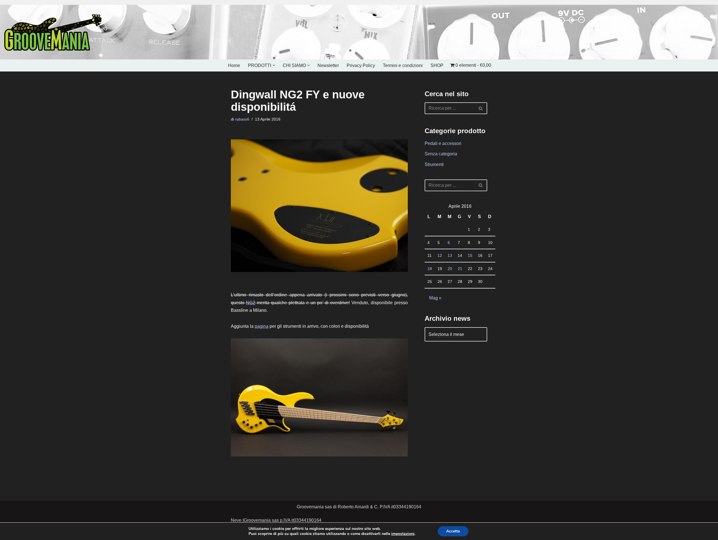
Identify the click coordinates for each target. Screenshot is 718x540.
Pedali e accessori (443, 143)
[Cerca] (481, 108)
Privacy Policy (361, 65)
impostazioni (403, 533)
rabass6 (242, 119)
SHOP (437, 65)
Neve (236, 520)
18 (429, 268)
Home (234, 65)
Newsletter (328, 65)
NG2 (250, 302)
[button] (274, 65)
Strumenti (434, 164)
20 (450, 268)
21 (460, 268)
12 (440, 255)
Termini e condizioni (403, 65)
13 (450, 255)
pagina (261, 326)
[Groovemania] (53, 32)
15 (470, 255)
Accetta (453, 531)
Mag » (435, 298)
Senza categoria (441, 153)
